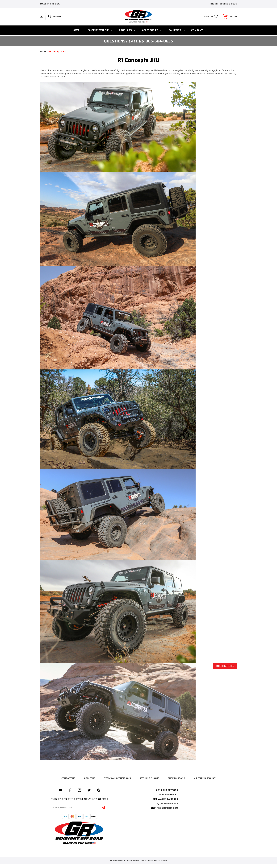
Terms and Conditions (117, 778)
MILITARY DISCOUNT (205, 778)
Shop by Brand (176, 778)
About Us (89, 778)
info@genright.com (166, 808)
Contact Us (68, 778)
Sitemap (163, 860)
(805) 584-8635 (228, 3)
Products (125, 30)
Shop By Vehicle (98, 30)
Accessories (150, 30)
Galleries (174, 30)
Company (197, 30)
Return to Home (149, 778)
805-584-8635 (159, 41)
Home (76, 30)
